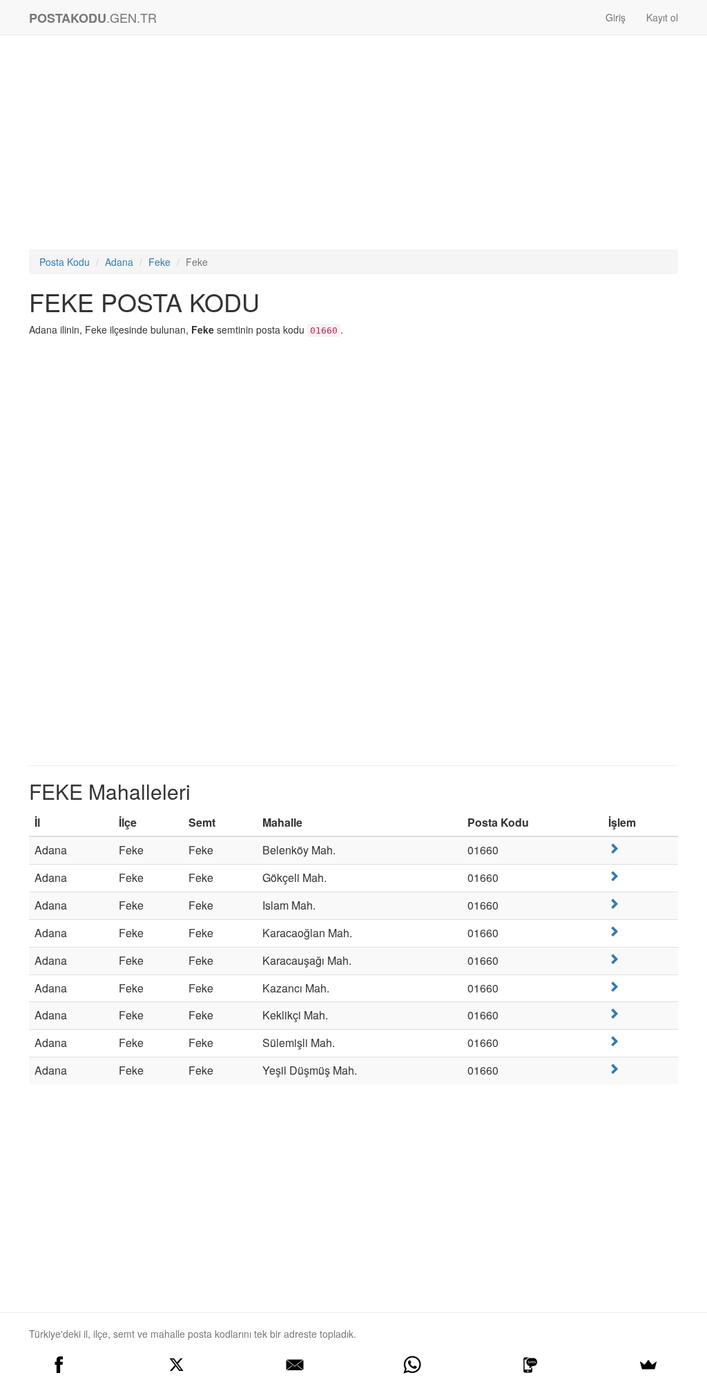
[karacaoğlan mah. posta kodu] (613, 931)
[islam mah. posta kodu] (613, 904)
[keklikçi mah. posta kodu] (613, 1013)
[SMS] (531, 1364)
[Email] (294, 1364)
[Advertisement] (353, 145)
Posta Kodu (64, 262)
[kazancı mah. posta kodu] (613, 987)
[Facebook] (59, 1364)
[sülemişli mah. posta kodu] (613, 1041)
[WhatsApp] (413, 1364)
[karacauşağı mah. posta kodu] (613, 959)
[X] (177, 1364)
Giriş (616, 17)
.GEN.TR (93, 17)
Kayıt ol (662, 17)
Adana (119, 262)
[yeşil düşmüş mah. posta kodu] (613, 1069)
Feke (159, 262)
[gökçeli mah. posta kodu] (613, 876)
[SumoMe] (648, 1364)
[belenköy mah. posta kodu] (613, 848)
